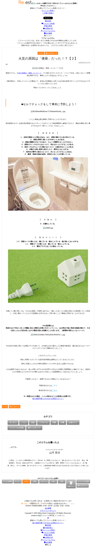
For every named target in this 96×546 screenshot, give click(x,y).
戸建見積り (49, 528)
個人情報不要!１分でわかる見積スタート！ (48, 399)
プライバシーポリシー (48, 511)
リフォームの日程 (17, 428)
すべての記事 (7, 481)
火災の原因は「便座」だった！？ (29, 73)
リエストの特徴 (48, 23)
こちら (54, 385)
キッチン (13, 422)
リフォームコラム (48, 31)
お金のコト (73, 422)
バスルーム (43, 422)
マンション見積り (48, 10)
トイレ (23, 422)
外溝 (62, 422)
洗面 (32, 422)
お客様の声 (49, 28)
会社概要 (49, 33)
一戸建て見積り (48, 13)
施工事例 (49, 26)
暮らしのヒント (34, 428)
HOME (48, 21)
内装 (54, 422)
